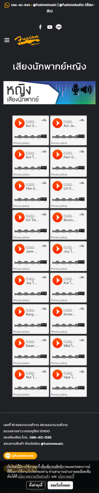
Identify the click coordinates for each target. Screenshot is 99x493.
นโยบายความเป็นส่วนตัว (34, 476)
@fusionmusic (45, 4)
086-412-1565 (40, 437)
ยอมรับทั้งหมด (60, 485)
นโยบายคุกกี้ (66, 476)
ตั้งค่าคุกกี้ (35, 485)
